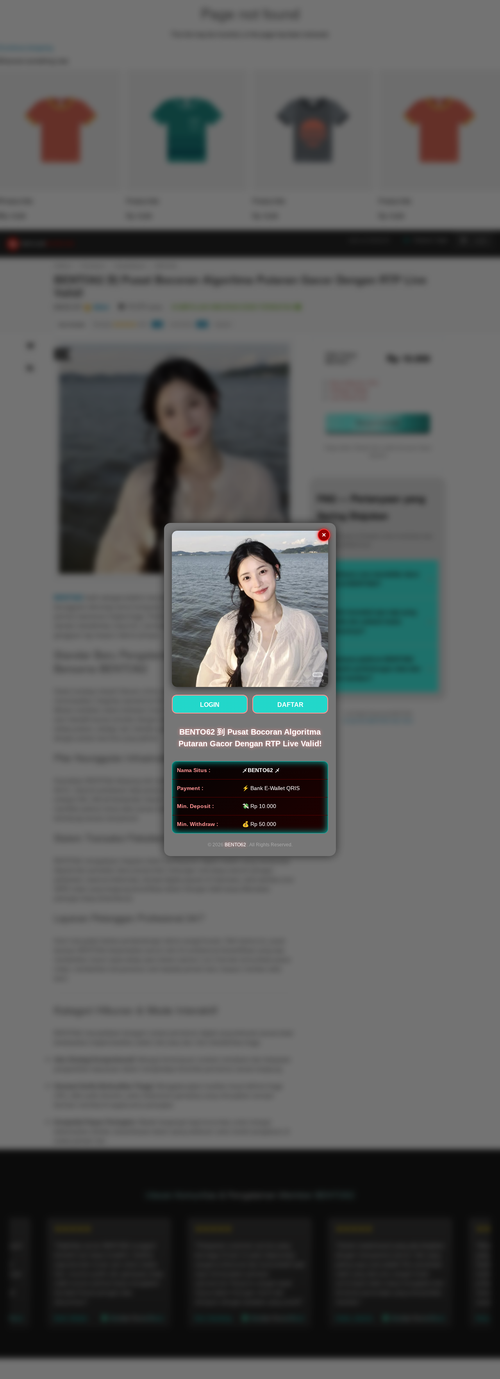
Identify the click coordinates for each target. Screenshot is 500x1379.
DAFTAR (290, 704)
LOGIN (210, 704)
